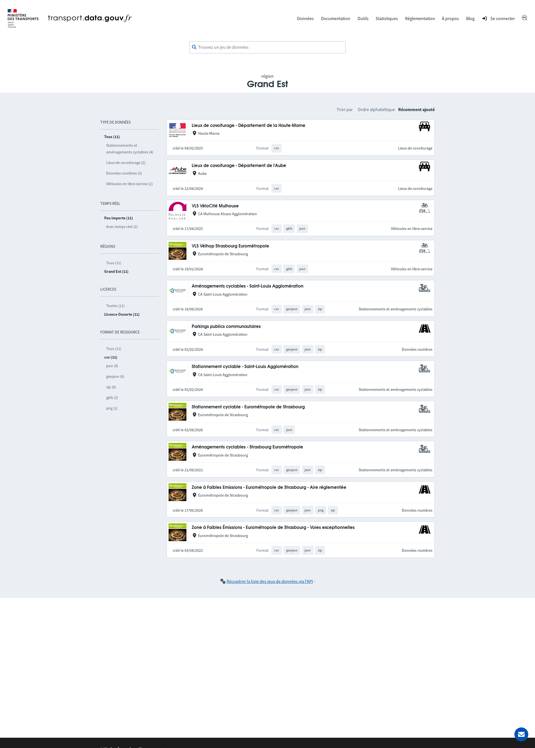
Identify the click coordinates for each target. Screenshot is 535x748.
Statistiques (387, 18)
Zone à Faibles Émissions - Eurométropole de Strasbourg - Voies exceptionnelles (273, 528)
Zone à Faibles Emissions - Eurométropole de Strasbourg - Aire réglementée (269, 487)
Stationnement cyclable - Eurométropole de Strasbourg (248, 407)
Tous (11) (113, 262)
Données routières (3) (124, 173)
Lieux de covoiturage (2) (125, 162)
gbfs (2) (112, 397)
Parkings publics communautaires (226, 327)
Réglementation (420, 18)
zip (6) (111, 386)
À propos (450, 18)
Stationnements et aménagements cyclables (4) (129, 148)
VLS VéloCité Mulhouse (215, 206)
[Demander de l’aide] (521, 734)
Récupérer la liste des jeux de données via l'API (270, 581)
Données (305, 18)
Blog (470, 18)
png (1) (112, 408)
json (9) (112, 365)
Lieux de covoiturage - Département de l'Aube (239, 166)
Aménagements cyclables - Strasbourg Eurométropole (247, 447)
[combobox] (267, 47)
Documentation (335, 18)
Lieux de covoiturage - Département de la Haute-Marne (248, 126)
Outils (363, 18)
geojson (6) (115, 376)
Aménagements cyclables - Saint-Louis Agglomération (247, 286)
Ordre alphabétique (376, 109)
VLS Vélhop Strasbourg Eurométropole (230, 246)
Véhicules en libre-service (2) (129, 183)
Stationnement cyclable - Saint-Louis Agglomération (245, 367)
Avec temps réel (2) (122, 226)
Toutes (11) (115, 305)
